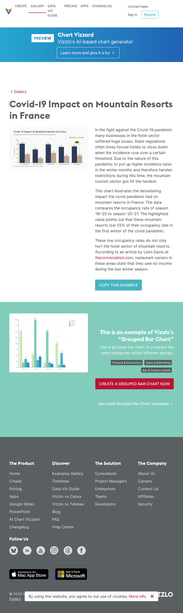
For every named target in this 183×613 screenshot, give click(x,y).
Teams (101, 496)
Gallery (37, 6)
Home (14, 473)
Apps (84, 6)
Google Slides (21, 504)
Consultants (106, 473)
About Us (146, 473)
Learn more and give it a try (86, 52)
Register (150, 14)
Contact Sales (138, 6)
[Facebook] (82, 551)
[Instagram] (55, 551)
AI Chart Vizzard (24, 519)
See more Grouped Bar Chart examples (133, 403)
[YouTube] (41, 551)
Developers (105, 504)
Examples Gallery (67, 473)
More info (137, 596)
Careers (145, 481)
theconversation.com (114, 257)
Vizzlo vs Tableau (68, 504)
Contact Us (148, 488)
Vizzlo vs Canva (66, 496)
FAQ (55, 519)
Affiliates (146, 496)
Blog (56, 511)
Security (145, 504)
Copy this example (118, 285)
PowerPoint (19, 511)
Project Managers (111, 481)
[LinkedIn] (28, 551)
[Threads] (69, 551)
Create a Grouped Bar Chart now (134, 383)
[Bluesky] (14, 551)
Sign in (132, 14)
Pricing (70, 6)
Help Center (63, 527)
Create (21, 6)
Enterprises (105, 488)
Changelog (102, 6)
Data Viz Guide (52, 10)
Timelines (60, 481)
